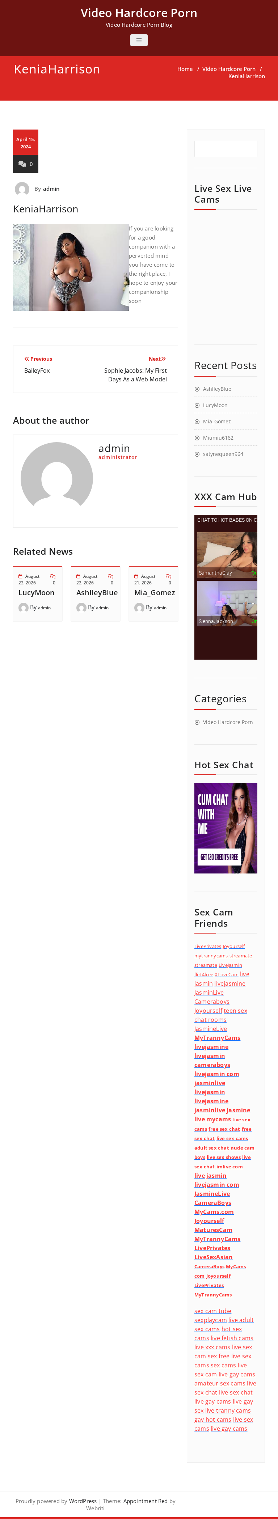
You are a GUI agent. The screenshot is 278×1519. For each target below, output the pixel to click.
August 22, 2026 (28, 579)
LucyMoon (36, 592)
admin (51, 188)
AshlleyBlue (97, 592)
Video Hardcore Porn (229, 68)
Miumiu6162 (218, 437)
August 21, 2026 (144, 579)
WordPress (83, 1501)
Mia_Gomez (154, 592)
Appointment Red (145, 1501)
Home (185, 68)
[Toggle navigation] (139, 40)
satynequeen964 (223, 453)
